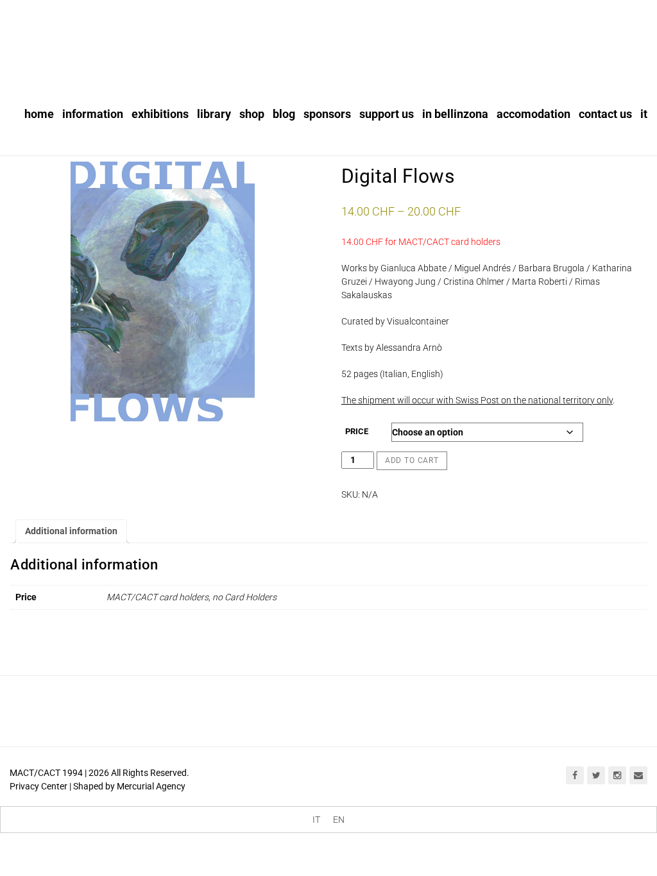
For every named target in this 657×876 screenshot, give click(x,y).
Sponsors (327, 114)
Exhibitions (160, 114)
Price (356, 431)
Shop (251, 114)
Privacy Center (38, 786)
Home (39, 114)
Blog (284, 114)
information (92, 114)
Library (214, 114)
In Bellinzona (455, 114)
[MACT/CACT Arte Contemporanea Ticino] (90, 36)
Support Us (386, 114)
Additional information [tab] (71, 531)
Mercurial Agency (151, 786)
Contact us (605, 114)
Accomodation (533, 114)
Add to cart (412, 460)
